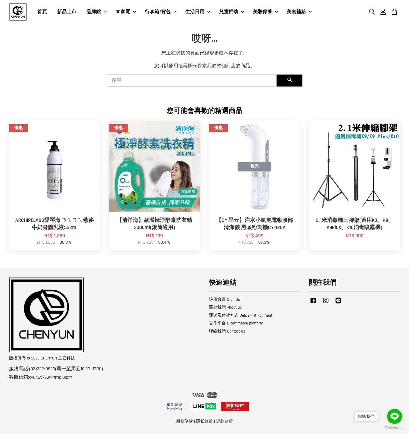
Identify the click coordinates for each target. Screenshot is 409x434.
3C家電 (123, 12)
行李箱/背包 (158, 12)
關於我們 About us (225, 307)
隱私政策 (204, 421)
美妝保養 (262, 12)
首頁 (42, 12)
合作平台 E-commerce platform (236, 323)
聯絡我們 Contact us (227, 331)
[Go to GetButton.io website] (394, 428)
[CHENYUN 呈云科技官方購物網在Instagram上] (326, 303)
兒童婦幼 (228, 12)
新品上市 (66, 12)
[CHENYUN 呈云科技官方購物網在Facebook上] (313, 303)
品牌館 (94, 12)
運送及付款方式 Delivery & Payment (240, 315)
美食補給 (296, 12)
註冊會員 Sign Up (224, 299)
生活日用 (195, 12)
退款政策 (224, 421)
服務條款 (184, 421)
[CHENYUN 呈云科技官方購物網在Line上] (338, 303)
